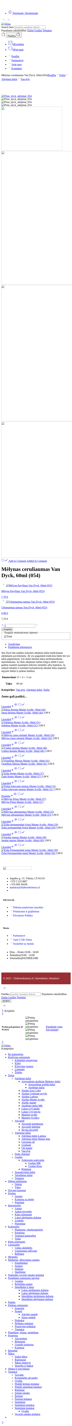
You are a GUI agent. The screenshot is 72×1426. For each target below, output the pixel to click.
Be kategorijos (15, 1054)
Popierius (20, 1232)
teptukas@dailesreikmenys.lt (25, 887)
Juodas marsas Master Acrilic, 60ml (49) (22, 840)
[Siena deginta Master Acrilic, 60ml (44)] (36, 709)
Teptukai (47, 30)
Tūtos (18, 1187)
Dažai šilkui (21, 1356)
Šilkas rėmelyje (23, 1362)
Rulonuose (20, 1359)
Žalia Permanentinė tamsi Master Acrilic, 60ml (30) (28, 853)
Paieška (12, 36)
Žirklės (18, 1072)
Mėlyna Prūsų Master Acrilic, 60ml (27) (22, 802)
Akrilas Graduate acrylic (34, 1093)
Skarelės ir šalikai (24, 1365)
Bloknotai (20, 1341)
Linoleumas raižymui (26, 1250)
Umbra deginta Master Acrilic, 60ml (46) (23, 751)
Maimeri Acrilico (30, 1117)
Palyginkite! (52, 1029)
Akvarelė (19, 1120)
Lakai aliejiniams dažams (28, 1217)
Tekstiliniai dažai (23, 1175)
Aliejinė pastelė (29, 1314)
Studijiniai (20, 1272)
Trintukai (19, 1329)
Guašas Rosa (35, 1166)
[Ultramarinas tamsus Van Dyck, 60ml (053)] (3, 601)
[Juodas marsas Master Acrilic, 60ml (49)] (36, 837)
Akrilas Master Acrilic (33, 1099)
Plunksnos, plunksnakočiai (29, 1229)
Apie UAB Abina (22, 939)
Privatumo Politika (23, 915)
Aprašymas (14, 644)
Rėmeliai (12, 1350)
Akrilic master (28, 1102)
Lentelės (19, 1220)
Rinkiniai (26, 1169)
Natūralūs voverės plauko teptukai (26, 1275)
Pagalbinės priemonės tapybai (23, 1278)
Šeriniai (19, 1396)
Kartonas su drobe (24, 1199)
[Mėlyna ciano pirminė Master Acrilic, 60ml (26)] (36, 735)
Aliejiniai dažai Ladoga (33, 1135)
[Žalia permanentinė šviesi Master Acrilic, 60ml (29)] (36, 824)
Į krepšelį (7, 629)
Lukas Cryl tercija (30, 1111)
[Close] (3, 1010)
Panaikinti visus (54, 1026)
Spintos (19, 1266)
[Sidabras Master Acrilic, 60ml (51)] (36, 722)
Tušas (18, 1238)
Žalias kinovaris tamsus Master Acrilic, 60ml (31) (27, 789)
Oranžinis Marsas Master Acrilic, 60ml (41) (24, 763)
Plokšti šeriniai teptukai (27, 1383)
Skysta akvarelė (29, 1129)
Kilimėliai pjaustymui (26, 1060)
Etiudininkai (21, 1263)
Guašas (38, 30)
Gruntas (19, 1281)
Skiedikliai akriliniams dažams (37, 1296)
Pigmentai (20, 1223)
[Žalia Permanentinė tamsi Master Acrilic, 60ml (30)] (36, 850)
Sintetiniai (20, 1402)
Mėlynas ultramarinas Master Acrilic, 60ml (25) (26, 814)
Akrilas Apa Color (31, 1090)
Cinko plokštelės (23, 1247)
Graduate (26, 1145)
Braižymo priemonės (19, 1057)
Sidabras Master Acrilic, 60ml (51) (19, 725)
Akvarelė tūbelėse (30, 1126)
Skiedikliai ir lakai (24, 1287)
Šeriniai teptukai (23, 1399)
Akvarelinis (21, 1338)
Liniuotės (20, 1069)
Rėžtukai (19, 1253)
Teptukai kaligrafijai (25, 1235)
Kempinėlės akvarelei (26, 1377)
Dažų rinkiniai (22, 1154)
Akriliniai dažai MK (32, 1105)
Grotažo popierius (24, 1344)
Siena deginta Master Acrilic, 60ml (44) (22, 712)
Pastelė (18, 1311)
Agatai (18, 1208)
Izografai (19, 1308)
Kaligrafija (13, 1226)
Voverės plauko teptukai (27, 1414)
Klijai (18, 1063)
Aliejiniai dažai (9, 79)
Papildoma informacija (20, 647)
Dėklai (18, 1184)
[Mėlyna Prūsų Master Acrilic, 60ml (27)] (36, 799)
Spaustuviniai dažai (25, 1172)
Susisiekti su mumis (23, 943)
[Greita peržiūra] (15, 706)
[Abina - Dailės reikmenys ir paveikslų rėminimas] (6, 24)
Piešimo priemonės (18, 1305)
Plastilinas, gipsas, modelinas (23, 1332)
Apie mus (16, 64)
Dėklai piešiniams (17, 1181)
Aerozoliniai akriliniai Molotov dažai (40, 1081)
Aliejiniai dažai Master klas (35, 1139)
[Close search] (4, 1007)
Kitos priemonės (23, 1214)
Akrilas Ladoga (29, 1096)
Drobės (12, 1193)
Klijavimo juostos (24, 1066)
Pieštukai (19, 1320)
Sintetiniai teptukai (24, 1405)
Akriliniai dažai (23, 1078)
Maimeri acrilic (29, 1114)
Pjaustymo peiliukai (25, 1326)
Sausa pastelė (28, 1317)
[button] (7, 706)
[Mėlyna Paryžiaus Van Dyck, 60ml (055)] (3, 585)
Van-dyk (25, 79)
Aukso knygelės (23, 1211)
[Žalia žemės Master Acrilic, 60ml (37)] (36, 773)
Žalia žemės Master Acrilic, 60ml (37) (21, 776)
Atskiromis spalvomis (32, 1160)
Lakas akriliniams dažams (35, 1290)
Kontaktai (16, 68)
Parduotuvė (17, 60)
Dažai (30, 30)
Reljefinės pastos (23, 1284)
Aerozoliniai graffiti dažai (41, 1084)
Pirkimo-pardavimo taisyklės (28, 907)
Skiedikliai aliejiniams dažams (37, 1299)
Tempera (19, 1178)
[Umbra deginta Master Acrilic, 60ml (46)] (36, 748)
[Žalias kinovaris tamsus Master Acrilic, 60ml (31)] (36, 786)
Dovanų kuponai (17, 1190)
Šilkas (11, 1353)
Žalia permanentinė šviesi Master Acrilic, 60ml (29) (28, 827)
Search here (7, 27)
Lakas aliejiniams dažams (34, 1293)
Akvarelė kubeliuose (32, 1123)
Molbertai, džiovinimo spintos (24, 1259)
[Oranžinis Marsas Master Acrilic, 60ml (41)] (36, 760)
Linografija (14, 1244)
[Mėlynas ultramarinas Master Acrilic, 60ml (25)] (36, 811)
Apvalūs (19, 1374)
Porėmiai (19, 1202)
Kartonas (19, 1347)
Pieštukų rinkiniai (24, 1323)
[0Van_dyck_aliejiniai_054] (16, 96)
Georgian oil (28, 1142)
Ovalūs (18, 1380)
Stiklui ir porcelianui (18, 1368)
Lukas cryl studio (30, 1108)
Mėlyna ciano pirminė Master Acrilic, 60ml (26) (26, 738)
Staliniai (19, 1269)
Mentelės (13, 1256)
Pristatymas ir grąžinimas (26, 911)
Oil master (26, 1148)
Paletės (11, 1302)
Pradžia (15, 56)
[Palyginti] (21, 706)
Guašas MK (34, 1163)
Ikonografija (14, 1205)
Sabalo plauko (22, 1393)
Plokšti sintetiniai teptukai (28, 1387)
